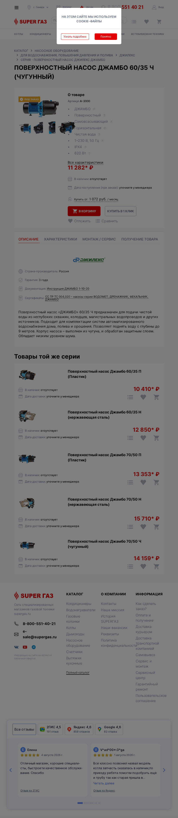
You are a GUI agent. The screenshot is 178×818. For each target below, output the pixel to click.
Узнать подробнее (75, 36)
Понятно (106, 36)
